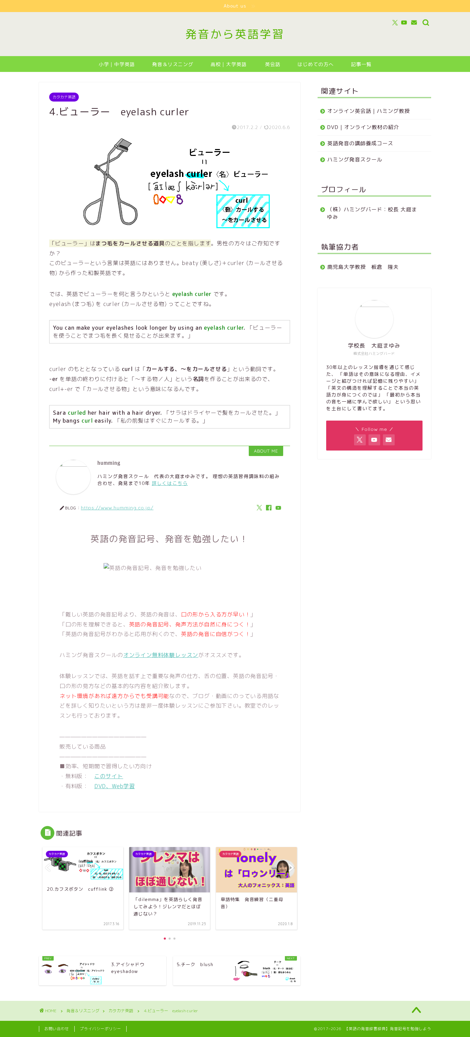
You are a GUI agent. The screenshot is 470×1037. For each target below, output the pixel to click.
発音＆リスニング (172, 64)
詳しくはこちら (170, 483)
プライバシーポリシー (100, 1028)
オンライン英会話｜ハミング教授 (368, 111)
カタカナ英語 (64, 97)
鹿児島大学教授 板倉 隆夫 (363, 267)
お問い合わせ (56, 1028)
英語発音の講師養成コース (360, 143)
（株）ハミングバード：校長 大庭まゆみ (372, 213)
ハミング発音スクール (354, 159)
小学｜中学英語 (117, 64)
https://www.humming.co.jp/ (117, 507)
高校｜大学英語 (229, 64)
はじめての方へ (316, 64)
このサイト (108, 776)
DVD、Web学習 (114, 786)
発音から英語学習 (235, 34)
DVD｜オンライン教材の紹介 (363, 127)
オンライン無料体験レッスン (160, 655)
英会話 (272, 64)
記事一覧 (361, 64)
